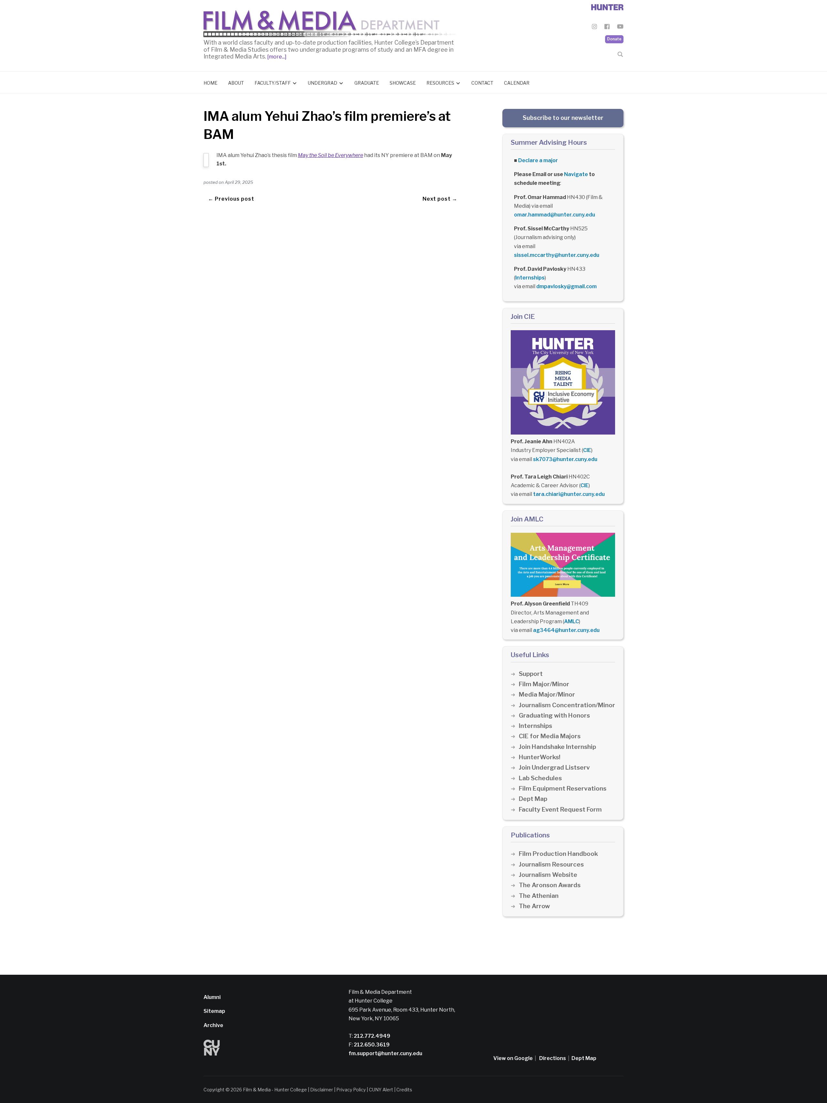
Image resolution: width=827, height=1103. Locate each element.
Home (210, 83)
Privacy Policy (351, 1089)
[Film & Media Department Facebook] (607, 28)
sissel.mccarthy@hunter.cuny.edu (556, 255)
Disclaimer (321, 1089)
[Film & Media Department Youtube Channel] (620, 28)
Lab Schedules (540, 778)
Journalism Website (548, 874)
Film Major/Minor (544, 684)
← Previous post (231, 199)
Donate (614, 39)
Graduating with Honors (554, 715)
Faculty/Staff (273, 83)
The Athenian (539, 895)
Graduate (366, 83)
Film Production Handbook (558, 853)
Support (531, 674)
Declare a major (538, 160)
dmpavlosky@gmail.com (566, 286)
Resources (440, 83)
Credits (404, 1089)
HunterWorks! (539, 757)
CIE (587, 450)
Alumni (212, 997)
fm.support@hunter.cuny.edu (385, 1053)
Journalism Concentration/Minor (567, 705)
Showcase (403, 83)
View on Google (513, 1058)
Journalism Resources (551, 864)
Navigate (576, 174)
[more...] (276, 57)
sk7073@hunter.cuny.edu (565, 459)
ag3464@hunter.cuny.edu (566, 630)
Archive (213, 1025)
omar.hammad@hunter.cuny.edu (554, 215)
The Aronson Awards (550, 885)
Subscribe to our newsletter (563, 117)
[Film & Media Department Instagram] (594, 28)
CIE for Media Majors (550, 736)
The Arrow (534, 906)
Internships (530, 278)
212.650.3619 (371, 1045)
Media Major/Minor (547, 694)
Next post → (440, 199)
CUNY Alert (381, 1089)
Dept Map (533, 799)
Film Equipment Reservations (562, 788)
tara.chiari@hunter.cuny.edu (569, 494)
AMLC (571, 621)
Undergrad (322, 83)
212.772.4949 (371, 1036)
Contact (482, 83)
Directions (552, 1058)
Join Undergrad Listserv (554, 767)
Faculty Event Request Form (560, 809)
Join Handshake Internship (557, 747)
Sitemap (214, 1011)
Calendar (516, 83)
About (236, 83)
